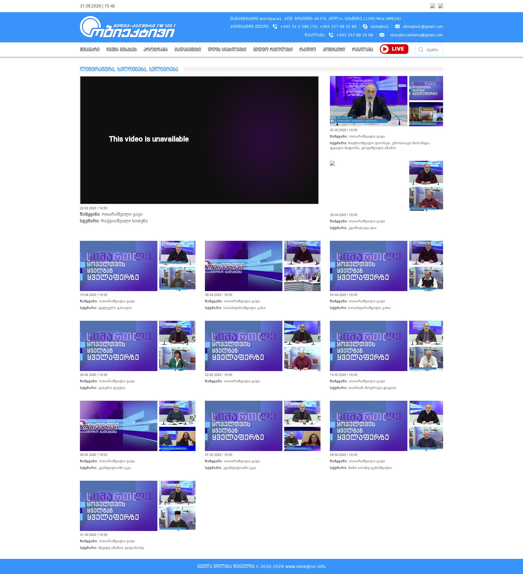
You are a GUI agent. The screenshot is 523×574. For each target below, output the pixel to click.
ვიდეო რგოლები (273, 49)
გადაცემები (188, 49)
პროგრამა (155, 49)
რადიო (307, 49)
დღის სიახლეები (227, 49)
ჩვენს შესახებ (122, 49)
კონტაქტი (334, 49)
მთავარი (90, 49)
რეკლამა (362, 49)
